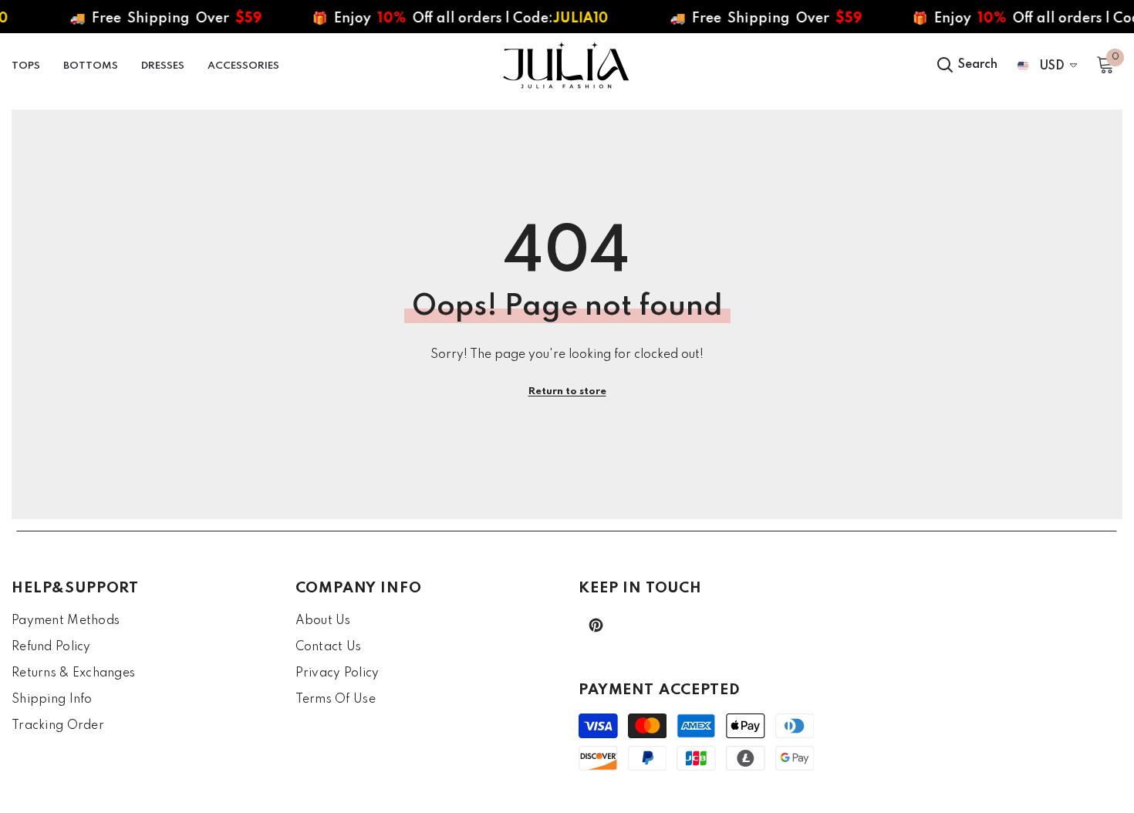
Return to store (567, 391)
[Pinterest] (596, 625)
